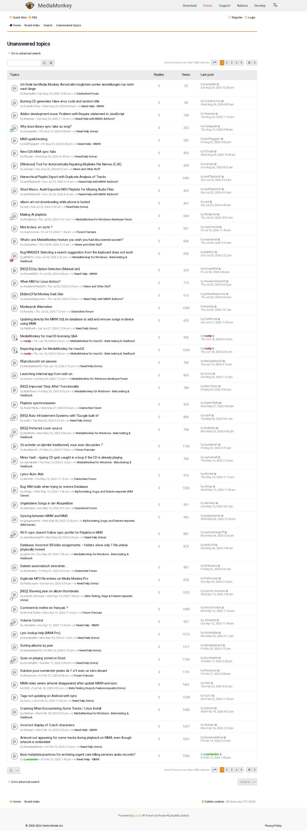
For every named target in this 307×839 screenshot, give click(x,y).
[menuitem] (32, 17)
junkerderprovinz (34, 299)
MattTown (30, 391)
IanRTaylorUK (32, 181)
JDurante (29, 625)
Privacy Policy (273, 825)
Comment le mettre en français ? (44, 608)
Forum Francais (86, 232)
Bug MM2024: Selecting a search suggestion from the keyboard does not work (76, 252)
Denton (28, 713)
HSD (26, 688)
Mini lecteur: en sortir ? (36, 227)
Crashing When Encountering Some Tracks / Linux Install (60, 708)
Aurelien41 (30, 449)
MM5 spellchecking (33, 139)
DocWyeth (30, 663)
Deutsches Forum (88, 93)
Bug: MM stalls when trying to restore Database (54, 487)
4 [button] (236, 62)
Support (224, 5)
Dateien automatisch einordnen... (43, 566)
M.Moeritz (30, 571)
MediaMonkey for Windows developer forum (104, 219)
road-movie (31, 232)
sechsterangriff (33, 537)
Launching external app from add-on (46, 374)
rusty (27, 341)
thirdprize (30, 219)
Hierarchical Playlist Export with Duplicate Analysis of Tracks (63, 177)
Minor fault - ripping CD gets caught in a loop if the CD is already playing (71, 457)
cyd (26, 207)
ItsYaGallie (30, 637)
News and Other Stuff (86, 169)
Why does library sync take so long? (46, 126)
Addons (242, 5)
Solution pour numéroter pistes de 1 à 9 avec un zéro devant (63, 671)
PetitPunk (29, 328)
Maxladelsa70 (32, 366)
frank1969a (31, 408)
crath (27, 420)
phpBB (138, 815)
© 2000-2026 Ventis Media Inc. (44, 825)
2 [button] (226, 62)
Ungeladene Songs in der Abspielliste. (46, 503)
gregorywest (32, 520)
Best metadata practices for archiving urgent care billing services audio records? (78, 754)
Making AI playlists (33, 215)
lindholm (29, 433)
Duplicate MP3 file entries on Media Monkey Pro (54, 579)
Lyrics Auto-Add (31, 474)
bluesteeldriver (33, 746)
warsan (28, 169)
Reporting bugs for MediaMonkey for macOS (52, 349)
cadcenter (30, 244)
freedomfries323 (34, 286)
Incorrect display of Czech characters (47, 725)
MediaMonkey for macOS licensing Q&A (48, 336)
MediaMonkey (55, 5)
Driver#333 (30, 273)
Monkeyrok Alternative (36, 307)
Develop (260, 5)
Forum (207, 5)
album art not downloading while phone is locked (55, 202)
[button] (275, 5)
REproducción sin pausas (38, 361)
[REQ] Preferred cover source (41, 428)
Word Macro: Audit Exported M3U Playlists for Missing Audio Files (67, 189)
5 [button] (241, 62)
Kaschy (28, 311)
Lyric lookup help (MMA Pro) (40, 633)
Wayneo (29, 118)
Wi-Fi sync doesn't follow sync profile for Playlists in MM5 (61, 532)
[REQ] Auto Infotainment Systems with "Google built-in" (59, 416)
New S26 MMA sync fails (38, 152)
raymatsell (30, 462)
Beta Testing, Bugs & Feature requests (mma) (97, 688)
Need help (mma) (87, 131)
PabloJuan (30, 583)
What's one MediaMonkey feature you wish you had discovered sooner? (71, 240)
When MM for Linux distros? (40, 282)
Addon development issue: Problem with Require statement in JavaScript (72, 114)
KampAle (30, 93)
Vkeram (28, 730)
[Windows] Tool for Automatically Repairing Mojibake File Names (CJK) (70, 164)
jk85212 (29, 257)
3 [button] (231, 62)
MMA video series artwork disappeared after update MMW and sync (68, 683)
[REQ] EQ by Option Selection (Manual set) (50, 269)
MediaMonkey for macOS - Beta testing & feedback (102, 341)
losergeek (30, 131)
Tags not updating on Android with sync (48, 696)
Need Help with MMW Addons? (95, 118)
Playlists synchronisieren (38, 403)
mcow (28, 378)
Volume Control (31, 620)
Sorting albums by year (36, 646)
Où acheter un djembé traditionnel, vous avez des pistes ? (61, 445)
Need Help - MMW (92, 106)
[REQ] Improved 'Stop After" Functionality (49, 386)
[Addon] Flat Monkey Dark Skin (41, 294)
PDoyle (28, 156)
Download (190, 5)
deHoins (29, 508)
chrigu (28, 491)
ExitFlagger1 (31, 144)
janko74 (29, 554)
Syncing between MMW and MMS (44, 516)
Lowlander (31, 759)
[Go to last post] (218, 84)
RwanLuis (30, 675)
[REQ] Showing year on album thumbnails (49, 591)
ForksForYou (32, 106)
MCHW (28, 479)
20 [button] (249, 62)
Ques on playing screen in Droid (42, 658)
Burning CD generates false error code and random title (59, 101)
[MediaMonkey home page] (29, 5)
